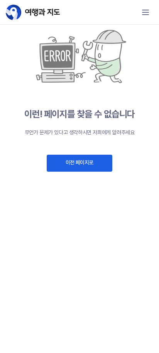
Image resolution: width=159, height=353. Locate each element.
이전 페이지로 (79, 162)
